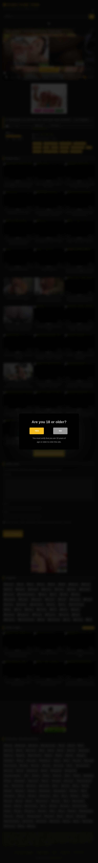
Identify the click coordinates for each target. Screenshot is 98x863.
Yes (37, 431)
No (60, 431)
